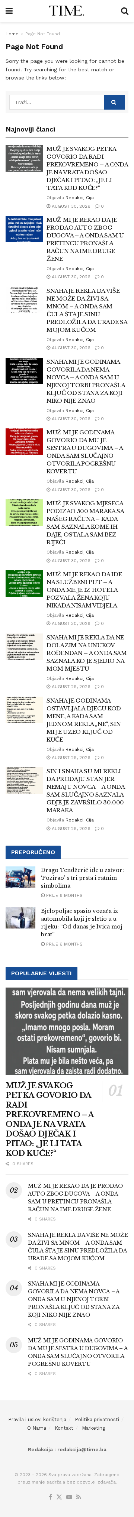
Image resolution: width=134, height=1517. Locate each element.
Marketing (93, 1428)
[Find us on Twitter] (59, 1497)
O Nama (36, 1428)
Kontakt (64, 1428)
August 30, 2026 (70, 206)
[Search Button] (124, 11)
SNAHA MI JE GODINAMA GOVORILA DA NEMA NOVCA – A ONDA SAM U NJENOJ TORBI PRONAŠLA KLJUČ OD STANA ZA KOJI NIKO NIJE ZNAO (73, 1299)
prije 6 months (64, 895)
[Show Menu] (9, 11)
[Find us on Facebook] (50, 1497)
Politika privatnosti (97, 1419)
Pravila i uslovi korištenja (37, 1419)
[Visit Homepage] (67, 11)
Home (12, 33)
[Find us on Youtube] (69, 1497)
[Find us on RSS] (78, 1497)
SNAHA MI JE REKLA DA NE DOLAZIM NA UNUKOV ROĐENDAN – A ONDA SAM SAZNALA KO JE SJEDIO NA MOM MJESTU (87, 653)
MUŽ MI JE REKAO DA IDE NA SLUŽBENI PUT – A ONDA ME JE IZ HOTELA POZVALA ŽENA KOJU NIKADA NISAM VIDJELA (84, 590)
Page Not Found (42, 33)
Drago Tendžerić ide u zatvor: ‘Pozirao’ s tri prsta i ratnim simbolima (82, 878)
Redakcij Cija (80, 197)
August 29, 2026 (70, 686)
